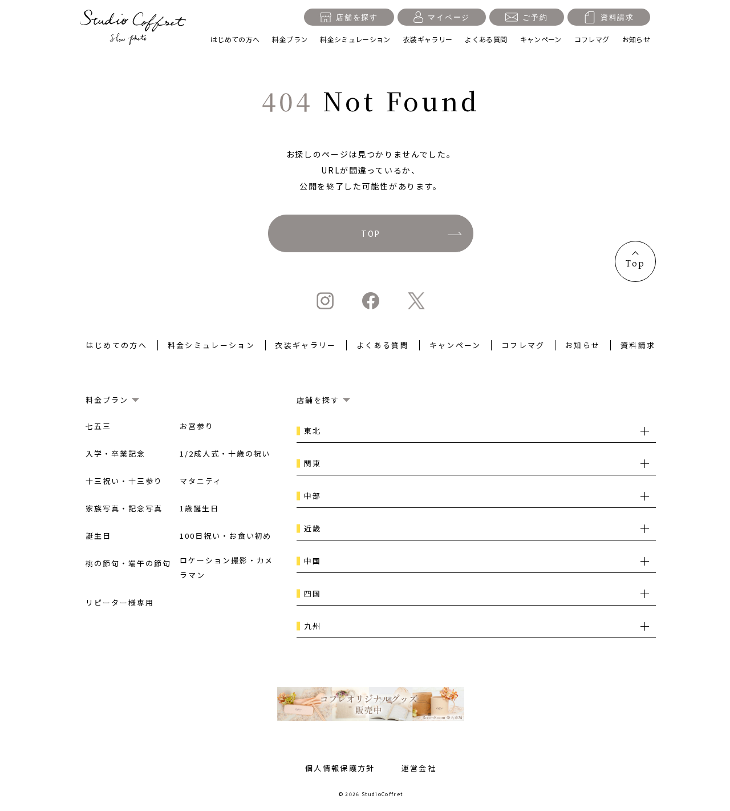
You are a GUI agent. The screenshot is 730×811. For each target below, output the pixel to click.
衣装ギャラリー (428, 39)
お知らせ (636, 39)
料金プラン (289, 39)
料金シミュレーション (355, 39)
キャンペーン (541, 39)
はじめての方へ (235, 39)
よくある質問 (486, 39)
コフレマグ (592, 39)
